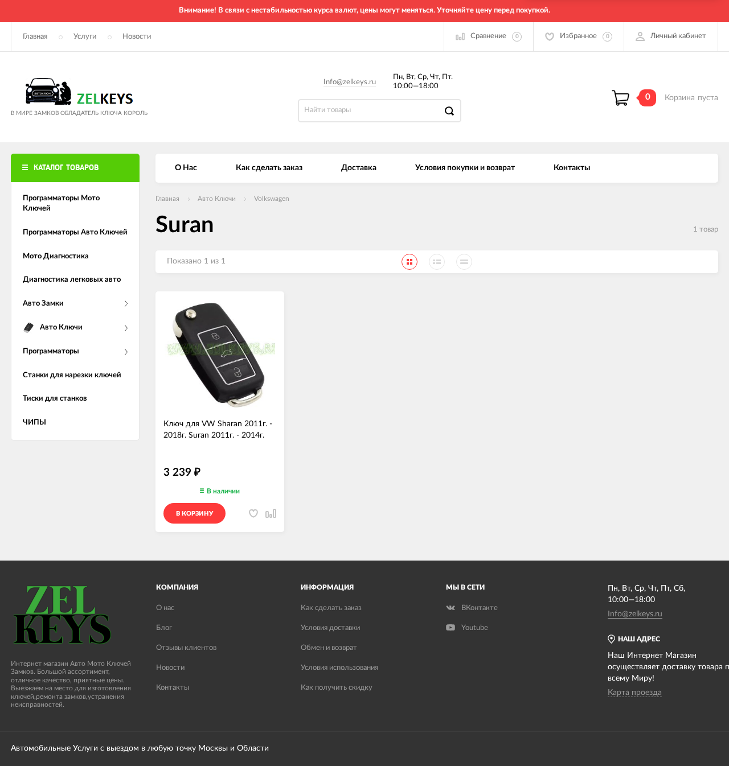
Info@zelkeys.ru (349, 82)
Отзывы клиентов (186, 648)
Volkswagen (271, 198)
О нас (165, 608)
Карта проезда (635, 693)
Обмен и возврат (329, 648)
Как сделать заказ (269, 168)
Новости (136, 36)
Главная (35, 36)
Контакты (572, 168)
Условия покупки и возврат (465, 168)
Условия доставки (330, 628)
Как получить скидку (336, 687)
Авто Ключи (217, 198)
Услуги (84, 36)
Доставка (358, 168)
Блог (164, 628)
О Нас (186, 168)
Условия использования (339, 668)
